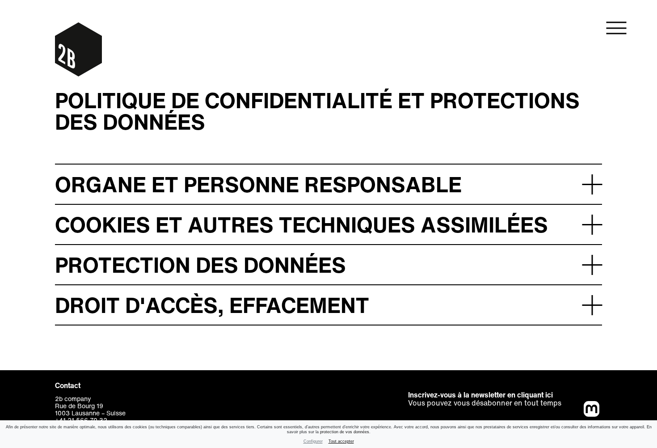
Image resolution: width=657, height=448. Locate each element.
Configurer (313, 441)
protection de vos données (344, 432)
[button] (328, 184)
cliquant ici (535, 394)
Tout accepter (341, 441)
